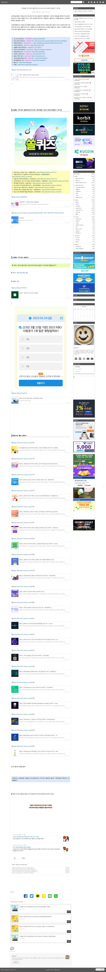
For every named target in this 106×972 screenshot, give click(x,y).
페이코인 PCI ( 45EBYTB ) (81, 93)
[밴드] (56, 896)
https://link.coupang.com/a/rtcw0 (27, 64)
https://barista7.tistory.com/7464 (51, 189)
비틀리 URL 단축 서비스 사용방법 (82, 38)
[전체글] (91, 2)
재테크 (13, 864)
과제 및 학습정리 (84, 248)
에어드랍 (84, 212)
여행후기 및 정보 (84, 225)
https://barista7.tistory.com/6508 (24, 586)
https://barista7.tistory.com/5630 (44, 187)
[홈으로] (88, 2)
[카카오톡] (38, 896)
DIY (84, 227)
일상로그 (84, 231)
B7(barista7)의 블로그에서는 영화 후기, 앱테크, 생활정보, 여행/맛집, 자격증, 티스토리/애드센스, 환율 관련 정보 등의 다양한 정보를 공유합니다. (38, 958)
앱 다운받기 (38, 47)
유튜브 (84, 241)
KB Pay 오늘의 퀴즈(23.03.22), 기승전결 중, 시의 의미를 (22, 873)
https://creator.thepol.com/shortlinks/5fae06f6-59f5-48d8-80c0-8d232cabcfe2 (38, 213)
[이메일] (92, 359)
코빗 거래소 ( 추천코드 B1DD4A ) (82, 82)
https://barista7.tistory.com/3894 (24, 602)
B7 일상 (84, 217)
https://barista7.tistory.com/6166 (24, 682)
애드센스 (84, 239)
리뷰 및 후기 (84, 219)
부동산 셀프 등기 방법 (80, 21)
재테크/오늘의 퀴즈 (37, 12)
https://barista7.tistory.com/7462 (59, 181)
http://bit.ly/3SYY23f (39, 54)
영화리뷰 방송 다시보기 (84, 182)
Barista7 (4, 2)
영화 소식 (84, 180)
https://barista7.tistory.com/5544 (24, 730)
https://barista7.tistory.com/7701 (24, 507)
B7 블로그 (84, 235)
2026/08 (84, 306)
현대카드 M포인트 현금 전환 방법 (82, 31)
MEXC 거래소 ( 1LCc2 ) (80, 86)
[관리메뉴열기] (103, 486)
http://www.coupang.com (18, 845)
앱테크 (84, 202)
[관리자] (100, 2)
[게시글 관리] (18, 858)
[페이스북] (25, 896)
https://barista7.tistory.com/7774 (46, 172)
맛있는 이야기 (84, 229)
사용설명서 (84, 191)
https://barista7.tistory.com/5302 (24, 666)
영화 (84, 176)
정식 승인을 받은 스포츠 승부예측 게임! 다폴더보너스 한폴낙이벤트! (28, 838)
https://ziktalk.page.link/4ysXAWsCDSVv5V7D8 (47, 43)
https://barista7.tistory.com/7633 (24, 443)
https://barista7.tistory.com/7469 (42, 183)
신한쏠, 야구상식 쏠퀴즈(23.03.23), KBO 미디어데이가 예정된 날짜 (24, 871)
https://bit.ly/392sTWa (37, 45)
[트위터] (31, 896)
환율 (84, 214)
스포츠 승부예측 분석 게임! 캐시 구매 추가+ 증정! (26, 837)
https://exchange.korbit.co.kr (22, 70)
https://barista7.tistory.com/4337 (24, 650)
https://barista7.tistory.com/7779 (24, 459)
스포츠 (84, 195)
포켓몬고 (84, 221)
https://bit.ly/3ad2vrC (20, 393)
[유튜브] (88, 359)
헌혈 (84, 193)
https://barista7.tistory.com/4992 (24, 634)
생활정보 (84, 189)
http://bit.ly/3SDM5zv (41, 58)
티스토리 (84, 237)
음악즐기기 (84, 233)
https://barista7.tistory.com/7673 (24, 522)
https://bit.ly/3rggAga (25, 62)
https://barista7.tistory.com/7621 (52, 192)
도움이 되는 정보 (84, 185)
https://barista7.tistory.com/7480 (24, 554)
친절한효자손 (7, 969)
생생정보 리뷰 (84, 197)
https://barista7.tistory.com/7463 (24, 538)
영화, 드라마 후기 (84, 178)
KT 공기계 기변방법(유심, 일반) (82, 36)
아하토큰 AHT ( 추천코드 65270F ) (82, 97)
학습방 (84, 244)
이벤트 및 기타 (84, 210)
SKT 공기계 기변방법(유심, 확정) (82, 33)
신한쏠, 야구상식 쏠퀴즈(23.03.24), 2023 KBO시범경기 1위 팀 (40, 8)
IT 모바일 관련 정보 (84, 187)
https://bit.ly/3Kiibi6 (39, 39)
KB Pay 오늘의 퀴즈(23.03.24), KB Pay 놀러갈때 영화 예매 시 (23, 869)
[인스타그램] (84, 359)
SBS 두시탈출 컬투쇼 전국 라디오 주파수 (84, 24)
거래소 (84, 204)
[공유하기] (17, 858)
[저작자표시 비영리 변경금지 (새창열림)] (28, 858)
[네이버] (50, 896)
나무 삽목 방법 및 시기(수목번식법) (83, 26)
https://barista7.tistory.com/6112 (51, 185)
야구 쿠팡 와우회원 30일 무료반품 (22, 847)
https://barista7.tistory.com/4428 (22, 176)
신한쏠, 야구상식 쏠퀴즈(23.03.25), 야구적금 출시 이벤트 (22, 867)
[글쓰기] (97, 2)
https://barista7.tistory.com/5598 (24, 698)
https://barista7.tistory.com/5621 (24, 618)
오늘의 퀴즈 (18, 864)
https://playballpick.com (18, 834)
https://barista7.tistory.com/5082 (24, 746)
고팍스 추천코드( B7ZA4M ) (81, 79)
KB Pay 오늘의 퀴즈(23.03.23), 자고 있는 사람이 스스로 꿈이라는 (24, 870)
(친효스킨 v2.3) (13, 969)
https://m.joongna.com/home (43, 49)
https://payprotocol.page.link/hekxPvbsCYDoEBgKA (51, 41)
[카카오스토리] (44, 896)
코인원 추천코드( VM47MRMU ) (82, 90)
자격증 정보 (84, 246)
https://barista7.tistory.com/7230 (24, 570)
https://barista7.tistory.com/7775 (47, 179)
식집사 (84, 223)
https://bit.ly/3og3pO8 (38, 60)
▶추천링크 (77, 80)
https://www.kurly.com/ (38, 56)
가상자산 (84, 206)
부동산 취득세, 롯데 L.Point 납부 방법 (83, 29)
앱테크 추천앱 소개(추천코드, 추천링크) (84, 11)
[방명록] (94, 2)
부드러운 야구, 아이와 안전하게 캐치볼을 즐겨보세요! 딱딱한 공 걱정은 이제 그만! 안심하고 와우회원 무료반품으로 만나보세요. (36, 849)
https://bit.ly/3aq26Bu (38, 51)
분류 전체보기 (84, 174)
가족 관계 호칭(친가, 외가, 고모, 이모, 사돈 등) (83, 19)
